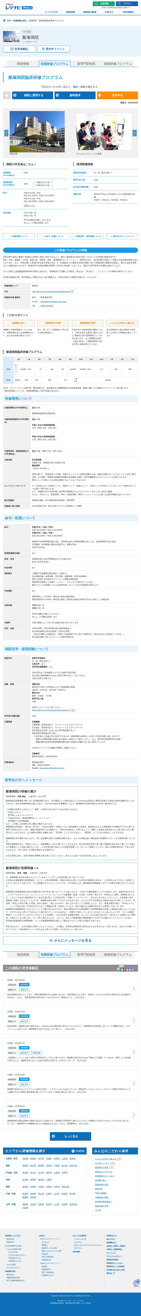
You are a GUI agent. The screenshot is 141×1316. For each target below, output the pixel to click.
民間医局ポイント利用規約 (115, 1266)
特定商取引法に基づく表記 (115, 1270)
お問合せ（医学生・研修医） (116, 1246)
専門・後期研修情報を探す (15, 1280)
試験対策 (45, 1254)
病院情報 (23, 63)
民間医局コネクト (48, 1275)
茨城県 (25, 1165)
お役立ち (109, 12)
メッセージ (78, 1242)
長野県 (64, 1172)
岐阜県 (25, 1180)
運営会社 (109, 1273)
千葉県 (57, 1165)
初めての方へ (111, 1239)
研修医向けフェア (15, 1261)
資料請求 (75, 95)
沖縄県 (25, 1208)
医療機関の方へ (111, 1242)
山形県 (64, 1158)
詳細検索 (80, 1151)
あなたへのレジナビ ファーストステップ (88, 1245)
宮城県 (49, 1158)
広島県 (49, 1194)
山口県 (57, 1194)
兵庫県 (49, 1187)
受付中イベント (55, 48)
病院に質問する (33, 95)
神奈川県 (73, 1165)
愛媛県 (25, 1197)
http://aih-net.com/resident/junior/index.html (51, 291)
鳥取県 (25, 1194)
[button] (6, 133)
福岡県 (25, 1204)
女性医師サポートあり (104, 1176)
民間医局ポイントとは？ (114, 1263)
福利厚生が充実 (104, 1167)
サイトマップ (111, 1252)
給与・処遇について (54, 236)
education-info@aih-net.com (52, 768)
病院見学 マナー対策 (49, 1248)
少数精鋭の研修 (102, 1197)
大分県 (57, 1204)
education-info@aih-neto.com (53, 301)
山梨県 (57, 1172)
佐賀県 (33, 1204)
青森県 (33, 1158)
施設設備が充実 (102, 1206)
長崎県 (41, 1204)
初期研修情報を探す (13, 1277)
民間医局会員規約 (112, 1259)
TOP (9, 20)
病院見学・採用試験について (89, 236)
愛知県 (41, 1180)
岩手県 (41, 1158)
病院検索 (70, 12)
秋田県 (57, 1158)
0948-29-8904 (47, 306)
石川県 (41, 1172)
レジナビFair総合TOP (13, 1249)
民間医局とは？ (111, 1235)
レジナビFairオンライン (17, 1255)
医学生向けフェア (15, 1258)
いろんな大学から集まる (107, 1159)
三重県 (49, 1180)
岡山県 (41, 1194)
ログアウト (78, 1248)
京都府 (33, 1187)
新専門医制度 (86, 63)
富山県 (33, 1172)
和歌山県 (65, 1187)
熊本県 (49, 1204)
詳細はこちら (29, 205)
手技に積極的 (101, 1193)
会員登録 (104, 3)
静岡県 (33, 1180)
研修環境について (20, 236)
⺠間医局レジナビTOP (12, 1235)
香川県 (72, 1194)
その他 (98, 1210)
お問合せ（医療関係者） (114, 1249)
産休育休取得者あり (103, 1202)
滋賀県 (25, 1187)
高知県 (33, 1197)
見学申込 (117, 95)
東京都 (64, 1165)
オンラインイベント (13, 1267)
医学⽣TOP (10, 1239)
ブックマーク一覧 (80, 1239)
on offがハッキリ (104, 1163)
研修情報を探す (20, 20)
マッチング (45, 1242)
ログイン (128, 3)
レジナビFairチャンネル (13, 1245)
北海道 (25, 1158)
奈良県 (57, 1187)
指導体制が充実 (102, 1184)
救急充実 (99, 1189)
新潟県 (25, 1172)
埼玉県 (49, 1165)
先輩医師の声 (46, 1259)
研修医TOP (10, 1242)
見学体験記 (128, 12)
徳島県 (64, 1194)
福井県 (49, 1172)
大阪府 (41, 1187)
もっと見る (71, 1136)
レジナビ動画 (11, 1264)
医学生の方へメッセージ (123, 236)
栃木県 (33, 1165)
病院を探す (10, 1274)
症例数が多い (101, 1180)
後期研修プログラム (118, 63)
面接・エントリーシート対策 (51, 1251)
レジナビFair (51, 12)
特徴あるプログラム (103, 1172)
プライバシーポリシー (114, 1256)
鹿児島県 (73, 1204)
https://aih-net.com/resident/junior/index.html (51, 710)
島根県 (33, 1194)
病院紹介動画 (89, 12)
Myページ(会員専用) (79, 1235)
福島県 (72, 1158)
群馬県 (41, 1165)
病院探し (45, 1245)
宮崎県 (64, 1204)
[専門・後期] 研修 (48, 1256)
